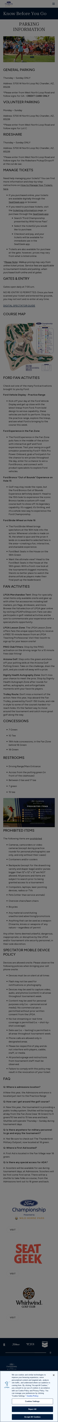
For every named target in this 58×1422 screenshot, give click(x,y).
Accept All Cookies (32, 1417)
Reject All (32, 1409)
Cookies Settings (32, 1401)
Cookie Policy (32, 1396)
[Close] (54, 1375)
